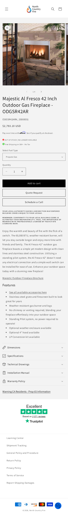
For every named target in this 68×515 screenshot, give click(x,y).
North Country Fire (37, 510)
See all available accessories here (28, 292)
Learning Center (15, 438)
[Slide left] (26, 91)
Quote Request (34, 192)
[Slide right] (41, 91)
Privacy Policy (14, 467)
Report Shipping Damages (20, 482)
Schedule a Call (34, 202)
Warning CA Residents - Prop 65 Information (26, 391)
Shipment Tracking (16, 445)
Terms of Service (15, 475)
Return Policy (14, 460)
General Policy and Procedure (22, 452)
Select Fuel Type (10, 150)
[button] (6, 9)
